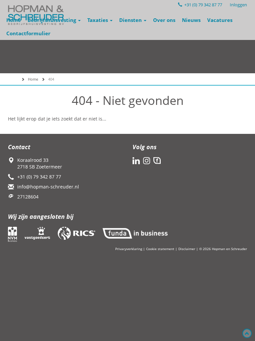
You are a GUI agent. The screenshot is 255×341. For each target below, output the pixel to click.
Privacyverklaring (128, 248)
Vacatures (219, 20)
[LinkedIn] (136, 160)
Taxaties (98, 20)
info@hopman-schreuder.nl (48, 186)
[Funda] (157, 160)
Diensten (131, 20)
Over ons (164, 20)
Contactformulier (28, 33)
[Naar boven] (247, 333)
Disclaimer (186, 248)
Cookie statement (160, 248)
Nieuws (191, 20)
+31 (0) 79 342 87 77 (202, 5)
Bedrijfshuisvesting (52, 20)
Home (13, 20)
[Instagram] (146, 160)
